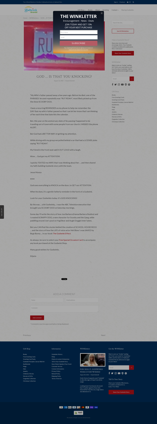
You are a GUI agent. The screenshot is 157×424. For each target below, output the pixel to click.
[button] (102, 13)
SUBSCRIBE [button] (78, 43)
